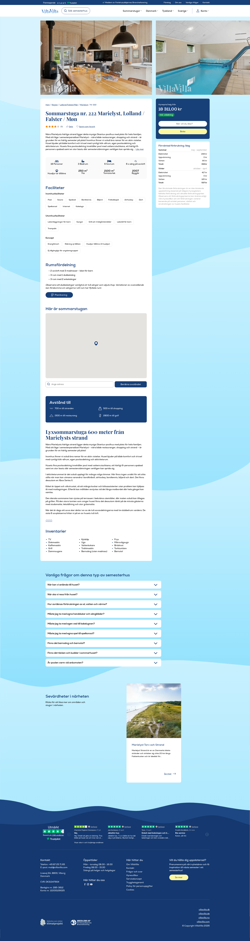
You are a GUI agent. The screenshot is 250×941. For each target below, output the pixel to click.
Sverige (182, 10)
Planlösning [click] (61, 295)
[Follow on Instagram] (88, 884)
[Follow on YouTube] (91, 884)
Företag (167, 2)
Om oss (178, 2)
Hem (48, 105)
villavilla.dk (204, 909)
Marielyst (84, 105)
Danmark (151, 10)
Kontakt (206, 2)
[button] (96, 343)
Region (55, 105)
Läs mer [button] (140, 149)
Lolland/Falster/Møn (69, 105)
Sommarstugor (131, 10)
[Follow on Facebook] (85, 884)
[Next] (145, 57)
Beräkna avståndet (131, 384)
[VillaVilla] (49, 11)
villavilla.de (204, 913)
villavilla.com (203, 921)
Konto (204, 10)
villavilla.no (204, 917)
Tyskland (167, 10)
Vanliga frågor (192, 2)
